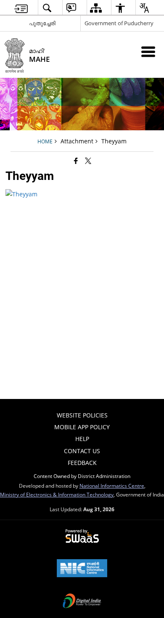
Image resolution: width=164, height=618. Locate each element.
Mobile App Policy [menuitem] (82, 427)
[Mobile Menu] (148, 51)
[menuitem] (21, 8)
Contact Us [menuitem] (82, 451)
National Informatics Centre (111, 485)
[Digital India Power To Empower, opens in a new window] (82, 601)
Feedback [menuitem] (82, 463)
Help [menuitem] (82, 439)
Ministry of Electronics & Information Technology (57, 494)
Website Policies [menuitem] (82, 415)
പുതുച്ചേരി (42, 23)
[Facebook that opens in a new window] (76, 160)
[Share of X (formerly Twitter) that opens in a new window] (88, 160)
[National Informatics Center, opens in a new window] (82, 569)
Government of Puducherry (119, 23)
